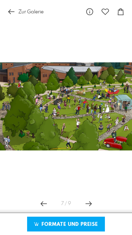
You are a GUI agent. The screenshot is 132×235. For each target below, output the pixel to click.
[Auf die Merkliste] (105, 12)
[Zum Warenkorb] (121, 12)
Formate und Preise (69, 224)
